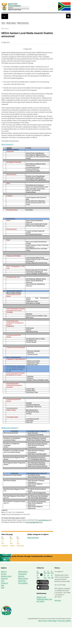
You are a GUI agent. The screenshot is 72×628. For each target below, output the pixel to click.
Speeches (21, 576)
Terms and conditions (64, 621)
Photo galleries (23, 583)
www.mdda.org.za (43, 520)
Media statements (23, 23)
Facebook (4, 546)
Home (3, 23)
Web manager (52, 621)
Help (2, 585)
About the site (42, 621)
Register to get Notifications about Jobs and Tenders (44, 599)
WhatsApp (20, 546)
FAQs (2, 588)
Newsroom (4, 578)
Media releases (11, 23)
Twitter (12, 546)
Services (3, 574)
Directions (58, 600)
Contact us (4, 583)
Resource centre (6, 576)
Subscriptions (22, 574)
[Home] (15, 6)
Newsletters (22, 581)
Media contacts (23, 578)
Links (2, 581)
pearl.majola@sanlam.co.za (34, 522)
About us (4, 571)
